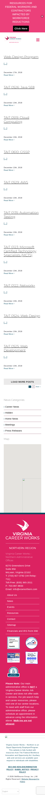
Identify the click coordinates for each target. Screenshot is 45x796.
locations (34, 704)
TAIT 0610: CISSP (17, 152)
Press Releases (13, 430)
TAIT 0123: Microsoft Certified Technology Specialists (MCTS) (20, 251)
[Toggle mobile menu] (38, 40)
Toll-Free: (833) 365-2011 (19, 582)
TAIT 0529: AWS (16, 182)
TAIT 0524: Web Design (22, 316)
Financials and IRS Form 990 (22, 631)
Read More (8, 75)
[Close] (42, 16)
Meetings (10, 424)
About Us (12, 595)
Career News (12, 407)
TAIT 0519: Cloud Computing (16, 120)
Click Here (20, 28)
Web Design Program (21, 57)
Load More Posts (22, 382)
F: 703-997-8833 (14, 586)
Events (10, 607)
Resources (12, 613)
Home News (11, 419)
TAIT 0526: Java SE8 (19, 87)
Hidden (9, 413)
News (10, 601)
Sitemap (11, 625)
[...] (5, 63)
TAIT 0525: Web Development (16, 348)
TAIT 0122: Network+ (19, 286)
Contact (11, 619)
